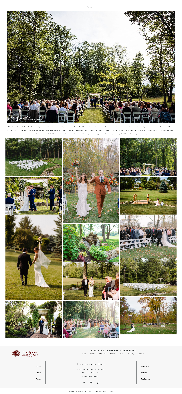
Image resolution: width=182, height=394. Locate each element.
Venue (112, 354)
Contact (141, 354)
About (92, 354)
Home (84, 354)
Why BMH (102, 354)
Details (121, 354)
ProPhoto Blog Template (104, 391)
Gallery (131, 354)
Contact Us (145, 379)
